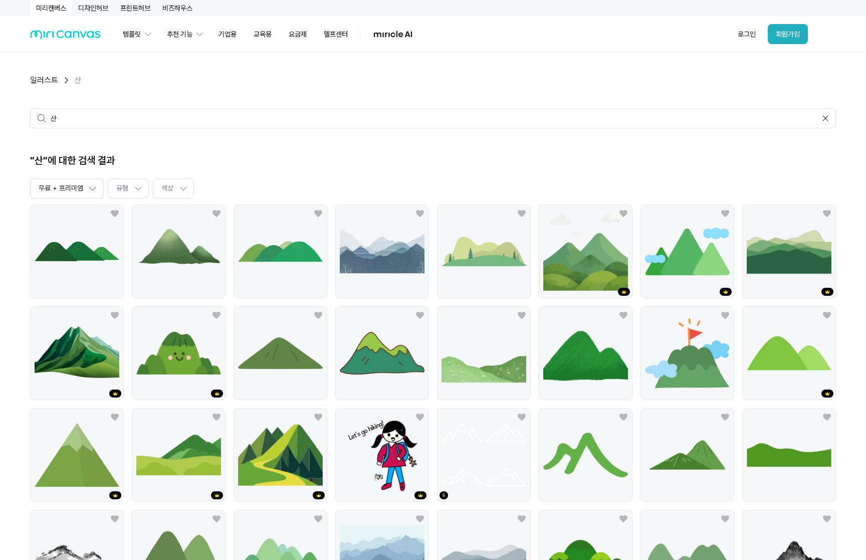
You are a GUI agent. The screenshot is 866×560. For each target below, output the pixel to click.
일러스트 (44, 80)
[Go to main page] (65, 37)
